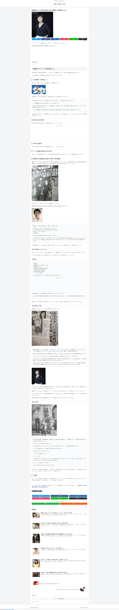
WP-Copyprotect (11, 609)
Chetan (7, 609)
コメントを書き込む (59, 598)
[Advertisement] (59, 53)
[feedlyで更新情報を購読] (45, 504)
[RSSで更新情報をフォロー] (73, 504)
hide (36, 62)
